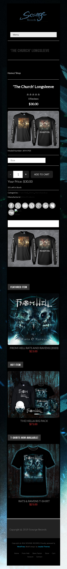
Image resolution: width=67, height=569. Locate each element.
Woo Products (28, 197)
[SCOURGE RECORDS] (33, 12)
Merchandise (41, 192)
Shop (18, 73)
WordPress (21, 547)
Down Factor (37, 553)
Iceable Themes (44, 547)
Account (30, 557)
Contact (39, 557)
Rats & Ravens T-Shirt (34, 501)
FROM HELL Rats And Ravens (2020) (34, 347)
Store (47, 553)
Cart (53, 553)
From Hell (23, 192)
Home (11, 73)
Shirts (31, 192)
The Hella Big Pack (34, 420)
